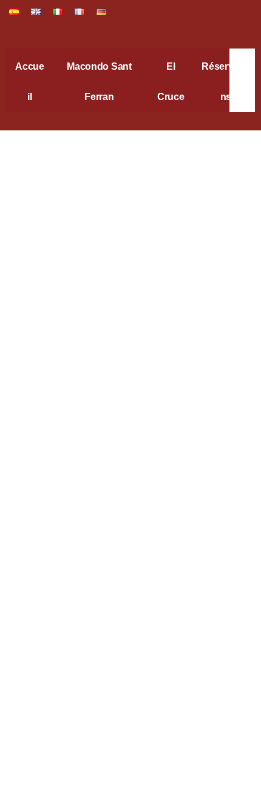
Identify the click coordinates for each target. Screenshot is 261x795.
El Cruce (171, 81)
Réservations (225, 81)
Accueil (29, 81)
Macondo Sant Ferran (99, 81)
